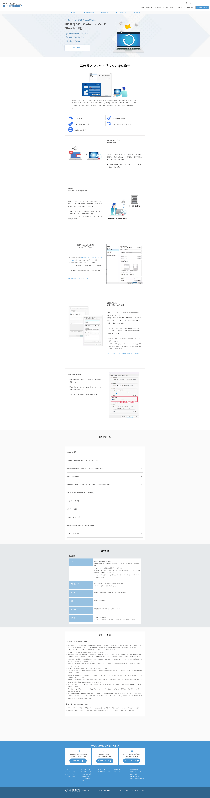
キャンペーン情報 (134, 774)
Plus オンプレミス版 (86, 774)
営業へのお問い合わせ (135, 776)
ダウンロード (117, 771)
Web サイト (104, 572)
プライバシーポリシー (70, 776)
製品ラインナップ (85, 769)
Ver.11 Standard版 (86, 771)
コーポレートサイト (70, 774)
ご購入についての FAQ (135, 771)
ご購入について (85, 780)
